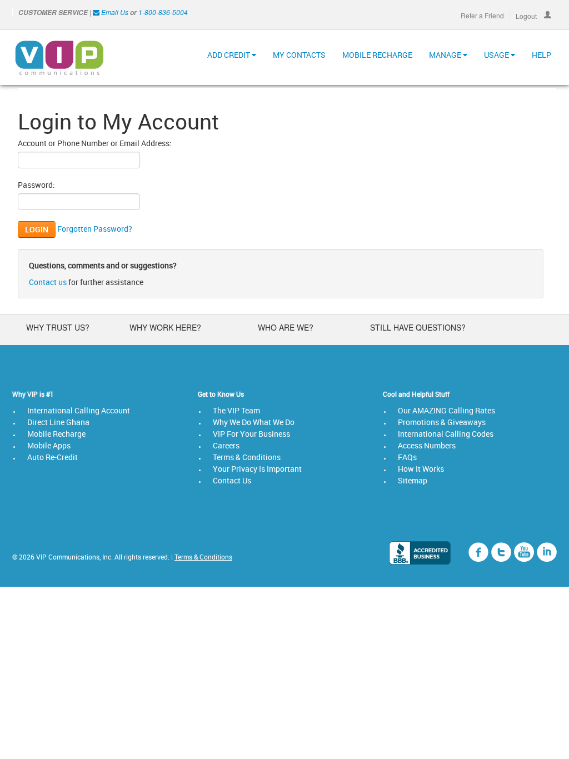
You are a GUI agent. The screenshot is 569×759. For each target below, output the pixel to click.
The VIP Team (236, 410)
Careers (226, 445)
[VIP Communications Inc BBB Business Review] (420, 553)
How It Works (421, 468)
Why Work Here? (165, 327)
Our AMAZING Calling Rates (446, 410)
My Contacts (299, 54)
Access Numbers (427, 445)
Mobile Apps (49, 445)
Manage (446, 54)
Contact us (48, 282)
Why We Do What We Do (254, 422)
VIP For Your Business (251, 433)
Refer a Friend (482, 15)
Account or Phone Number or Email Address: (95, 143)
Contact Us (232, 480)
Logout (527, 15)
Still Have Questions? (418, 327)
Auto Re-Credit (52, 457)
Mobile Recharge (377, 54)
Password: (36, 184)
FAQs (407, 457)
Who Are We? (285, 327)
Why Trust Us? (57, 327)
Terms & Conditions (247, 457)
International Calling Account (78, 410)
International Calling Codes (445, 433)
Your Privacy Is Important (257, 468)
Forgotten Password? (94, 228)
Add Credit (229, 54)
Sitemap (412, 480)
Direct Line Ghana (58, 422)
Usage (497, 54)
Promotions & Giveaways (442, 422)
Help (541, 54)
